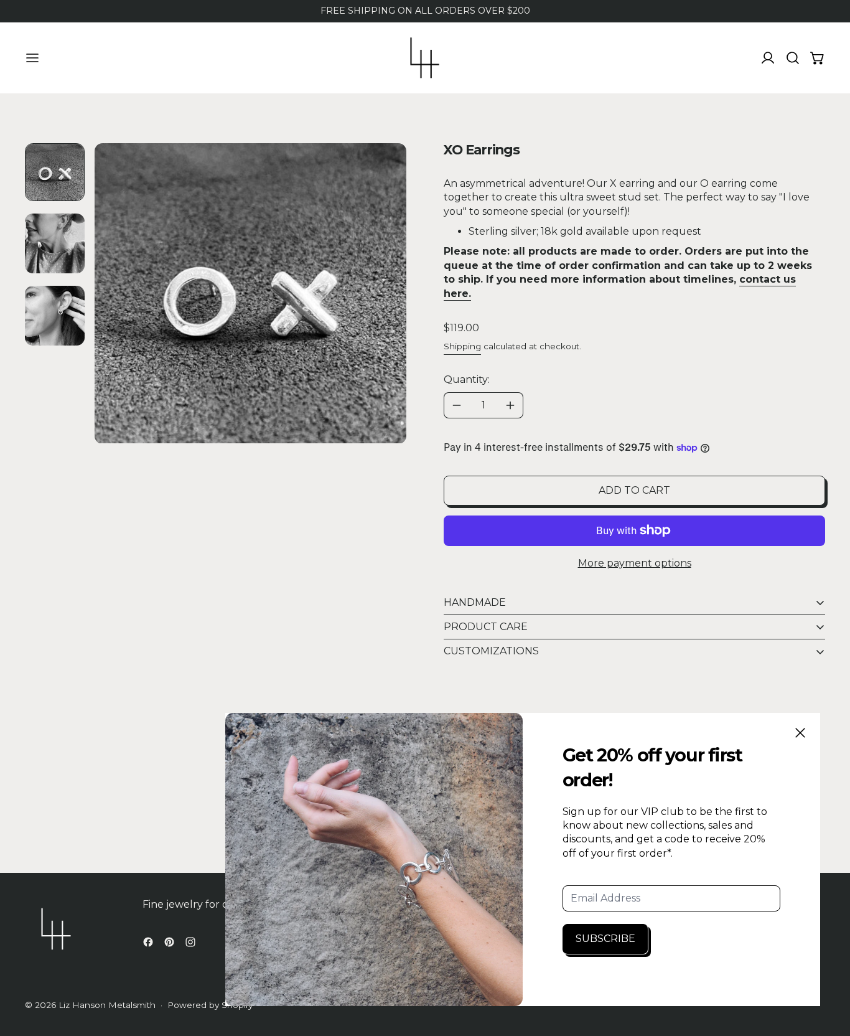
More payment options (634, 563)
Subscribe (605, 938)
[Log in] (767, 57)
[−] (456, 405)
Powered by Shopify (210, 1005)
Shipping (462, 346)
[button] (792, 57)
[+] (510, 405)
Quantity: (467, 379)
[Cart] (817, 57)
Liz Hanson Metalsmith (107, 1005)
